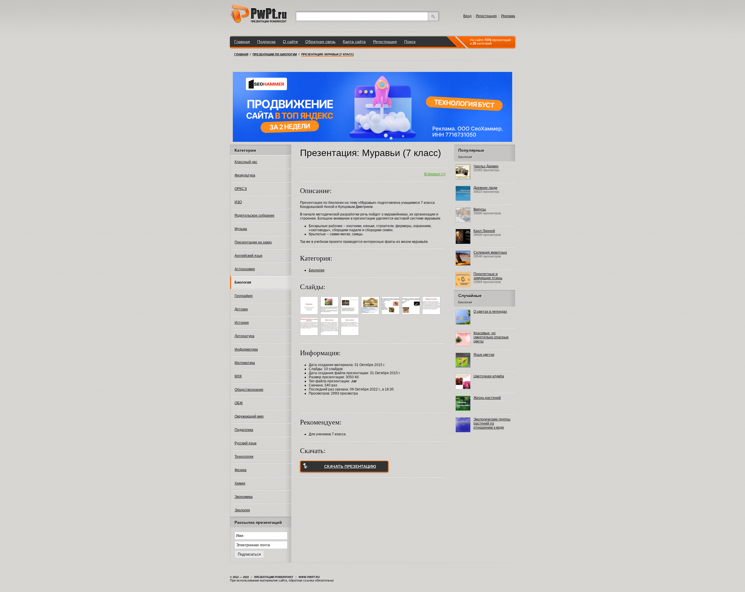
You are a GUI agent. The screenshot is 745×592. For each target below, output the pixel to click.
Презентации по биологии (275, 54)
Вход (467, 16)
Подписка (266, 41)
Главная (242, 41)
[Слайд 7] (432, 315)
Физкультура (245, 175)
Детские (241, 309)
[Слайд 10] (350, 336)
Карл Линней (484, 231)
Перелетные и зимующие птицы (487, 276)
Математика (245, 363)
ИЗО (238, 202)
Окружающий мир (249, 416)
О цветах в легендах (490, 312)
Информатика (246, 349)
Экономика (244, 497)
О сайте (290, 41)
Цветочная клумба (488, 376)
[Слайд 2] (330, 315)
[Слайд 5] (391, 315)
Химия (240, 483)
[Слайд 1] (310, 315)
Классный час (246, 162)
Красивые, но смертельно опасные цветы (491, 337)
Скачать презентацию (350, 466)
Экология (242, 510)
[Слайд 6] (411, 315)
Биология (243, 282)
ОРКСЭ (241, 189)
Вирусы (479, 209)
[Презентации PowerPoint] (258, 22)
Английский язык (248, 256)
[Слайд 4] (371, 315)
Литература (244, 336)
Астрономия (245, 269)
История (242, 323)
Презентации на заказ (253, 242)
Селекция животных (490, 252)
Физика (240, 470)
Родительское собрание (254, 215)
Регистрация (486, 16)
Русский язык (245, 443)
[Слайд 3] (350, 315)
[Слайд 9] (330, 336)
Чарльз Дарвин (486, 166)
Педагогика (244, 430)
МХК (238, 376)
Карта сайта (354, 41)
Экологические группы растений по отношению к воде (491, 423)
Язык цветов (483, 355)
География (244, 296)
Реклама (508, 16)
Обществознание (249, 390)
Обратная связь (320, 41)
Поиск (410, 41)
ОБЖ (239, 403)
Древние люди (485, 188)
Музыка (241, 229)
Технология (244, 457)
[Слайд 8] (310, 336)
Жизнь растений (487, 398)
